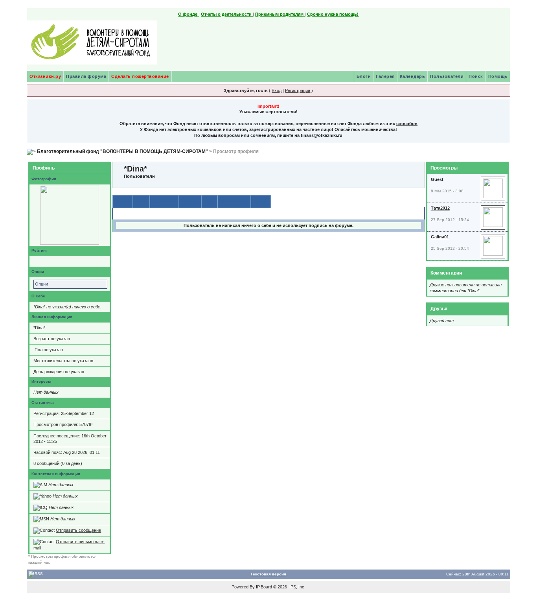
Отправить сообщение (78, 530)
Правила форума (86, 76)
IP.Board (264, 586)
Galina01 (440, 236)
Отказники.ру (45, 76)
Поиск (476, 76)
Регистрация (297, 90)
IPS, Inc (296, 586)
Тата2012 (440, 208)
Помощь (498, 76)
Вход (276, 90)
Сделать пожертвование (140, 76)
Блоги (364, 76)
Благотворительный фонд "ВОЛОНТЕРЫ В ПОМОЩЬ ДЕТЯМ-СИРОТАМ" (122, 151)
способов (406, 123)
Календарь (412, 76)
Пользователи (446, 76)
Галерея (385, 76)
